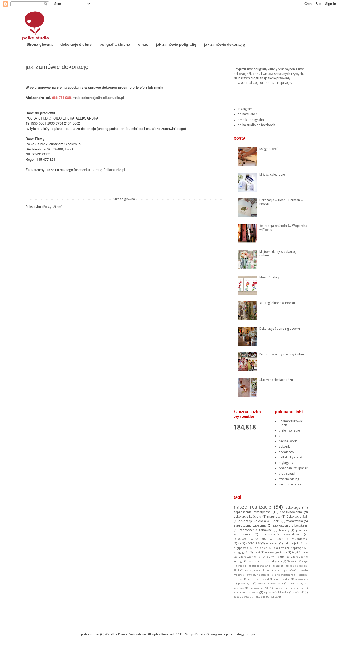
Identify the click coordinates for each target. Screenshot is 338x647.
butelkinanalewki (260, 565)
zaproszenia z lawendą (247, 592)
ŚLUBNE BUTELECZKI (268, 596)
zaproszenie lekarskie (276, 592)
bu (281, 436)
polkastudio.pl (248, 114)
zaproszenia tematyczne (252, 512)
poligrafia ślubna (115, 44)
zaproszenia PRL (259, 587)
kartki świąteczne (284, 574)
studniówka (300, 539)
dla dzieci (261, 548)
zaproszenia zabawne (255, 530)
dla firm (279, 548)
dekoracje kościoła (247, 516)
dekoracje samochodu (256, 570)
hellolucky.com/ (290, 457)
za (239, 543)
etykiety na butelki (258, 574)
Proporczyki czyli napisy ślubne (281, 354)
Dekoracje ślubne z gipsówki (279, 329)
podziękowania (291, 512)
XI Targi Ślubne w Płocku (277, 303)
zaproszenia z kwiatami (290, 525)
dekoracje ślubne (76, 44)
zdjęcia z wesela (243, 596)
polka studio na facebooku (257, 125)
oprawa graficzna (276, 552)
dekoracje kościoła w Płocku (259, 521)
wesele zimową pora (270, 583)
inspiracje (296, 548)
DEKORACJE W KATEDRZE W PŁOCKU (259, 539)
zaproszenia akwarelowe (281, 534)
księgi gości (241, 552)
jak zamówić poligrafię (176, 44)
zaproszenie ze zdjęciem (265, 561)
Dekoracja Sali (297, 516)
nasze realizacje (252, 507)
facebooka (82, 169)
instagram (245, 109)
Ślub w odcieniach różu (276, 380)
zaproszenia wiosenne (250, 525)
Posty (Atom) (52, 207)
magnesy (273, 516)
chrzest (278, 565)
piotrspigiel (287, 473)
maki (257, 552)
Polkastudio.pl (115, 169)
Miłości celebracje (272, 174)
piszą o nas (301, 578)
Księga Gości (268, 149)
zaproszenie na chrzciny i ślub (261, 556)
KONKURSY (253, 543)
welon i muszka (290, 484)
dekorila (285, 446)
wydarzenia (294, 521)
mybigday (286, 463)
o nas (143, 44)
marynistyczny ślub (258, 578)
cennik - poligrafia (251, 120)
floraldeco (286, 452)
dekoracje (293, 508)
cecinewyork (288, 441)
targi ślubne (300, 552)
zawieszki (298, 592)
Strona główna (39, 44)
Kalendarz (272, 543)
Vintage (303, 561)
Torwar (291, 561)
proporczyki (244, 583)
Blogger (250, 634)
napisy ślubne (282, 578)
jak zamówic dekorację (224, 44)
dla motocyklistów (283, 570)
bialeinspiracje (289, 430)
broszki (241, 565)
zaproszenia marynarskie (288, 587)
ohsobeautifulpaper (293, 468)
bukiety (284, 530)
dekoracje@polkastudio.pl (102, 97)
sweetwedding (289, 479)
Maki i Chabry (269, 277)
